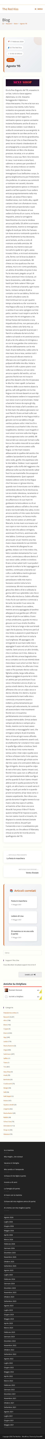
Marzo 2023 (8, 1328)
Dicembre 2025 (10, 1253)
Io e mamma (9, 1150)
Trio (4, 1067)
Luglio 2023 (8, 1310)
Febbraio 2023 (9, 1332)
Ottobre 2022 (9, 1350)
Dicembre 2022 (10, 1341)
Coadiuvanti (7, 1084)
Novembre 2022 (10, 1345)
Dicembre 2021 (10, 1394)
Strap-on (6, 1130)
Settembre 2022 (10, 1354)
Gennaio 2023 (9, 1337)
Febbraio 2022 (9, 1385)
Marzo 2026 (8, 1239)
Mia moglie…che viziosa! (13, 1157)
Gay (4, 1037)
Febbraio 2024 (9, 1279)
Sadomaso (7, 1054)
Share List (29, 975)
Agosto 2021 (8, 1412)
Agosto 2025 (8, 1270)
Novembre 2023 (10, 1292)
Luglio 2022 (8, 1363)
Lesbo (5, 1041)
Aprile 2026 (8, 1235)
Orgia (5, 1050)
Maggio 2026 (9, 1230)
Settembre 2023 (10, 1301)
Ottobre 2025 (9, 1261)
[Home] (3, 24)
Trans (5, 1062)
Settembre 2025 (10, 1266)
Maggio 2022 (9, 1372)
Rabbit (5, 1117)
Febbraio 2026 (9, 1244)
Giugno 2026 (9, 1226)
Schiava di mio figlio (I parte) (15, 1176)
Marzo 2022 (8, 1381)
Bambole (6, 1079)
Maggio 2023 (9, 1319)
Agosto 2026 (8, 1217)
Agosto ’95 (23, 24)
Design (5, 1088)
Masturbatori (8, 1113)
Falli (4, 1092)
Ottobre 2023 (9, 1297)
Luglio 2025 (8, 1275)
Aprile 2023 (8, 1323)
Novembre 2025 (10, 1257)
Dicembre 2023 (10, 1288)
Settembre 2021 (10, 1407)
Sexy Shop (7, 1072)
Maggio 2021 (9, 1425)
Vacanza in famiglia (11, 1163)
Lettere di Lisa (17, 916)
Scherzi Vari (7, 1122)
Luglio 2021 (8, 1416)
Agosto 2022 (8, 1359)
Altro (5, 1020)
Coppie (5, 1029)
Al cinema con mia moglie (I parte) (17, 1208)
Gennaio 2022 (9, 1389)
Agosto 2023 (8, 1306)
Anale (5, 1075)
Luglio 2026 (8, 1222)
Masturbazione (8, 1046)
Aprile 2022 (8, 1376)
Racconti (6, 1017)
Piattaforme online (9, 1013)
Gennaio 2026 (9, 1248)
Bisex (5, 1025)
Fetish (5, 1100)
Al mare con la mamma (13, 1195)
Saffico (5, 1058)
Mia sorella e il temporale (14, 1169)
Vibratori (6, 1134)
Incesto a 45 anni (10, 1182)
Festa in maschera (19, 901)
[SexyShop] (22, 82)
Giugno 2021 (9, 1420)
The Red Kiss (10, 9)
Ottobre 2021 (9, 1403)
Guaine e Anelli (8, 1105)
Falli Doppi (7, 1096)
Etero (10, 60)
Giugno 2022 (9, 1367)
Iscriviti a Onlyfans (16, 996)
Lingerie (6, 1109)
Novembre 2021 (10, 1398)
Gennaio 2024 (9, 1283)
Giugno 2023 (9, 1314)
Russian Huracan (15, 990)
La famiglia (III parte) (12, 1188)
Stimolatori (7, 1126)
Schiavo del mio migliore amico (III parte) (19, 1201)
